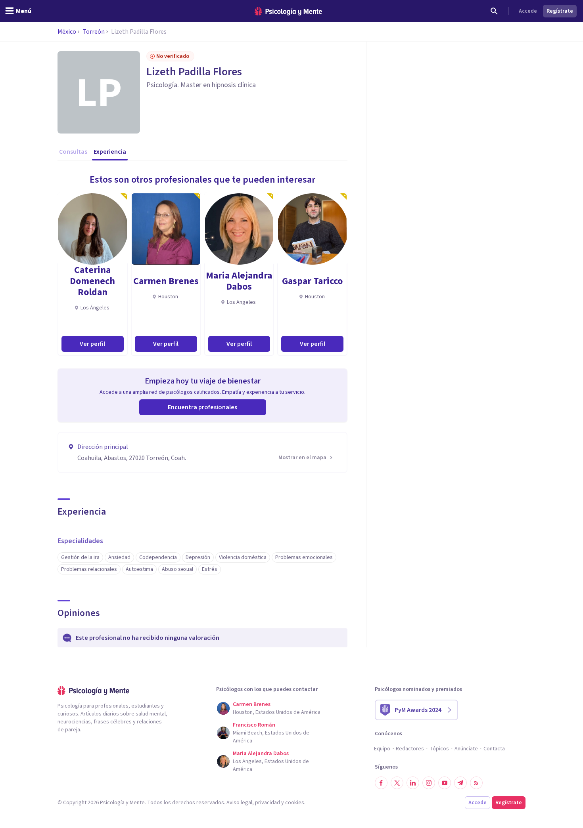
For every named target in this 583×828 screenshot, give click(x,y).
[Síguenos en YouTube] (444, 782)
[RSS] (476, 782)
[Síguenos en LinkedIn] (413, 782)
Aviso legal (239, 803)
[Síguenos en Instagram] (428, 782)
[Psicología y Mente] (288, 11)
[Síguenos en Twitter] (397, 782)
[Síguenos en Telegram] (460, 782)
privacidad (267, 803)
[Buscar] (494, 11)
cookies (294, 803)
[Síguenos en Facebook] (381, 782)
